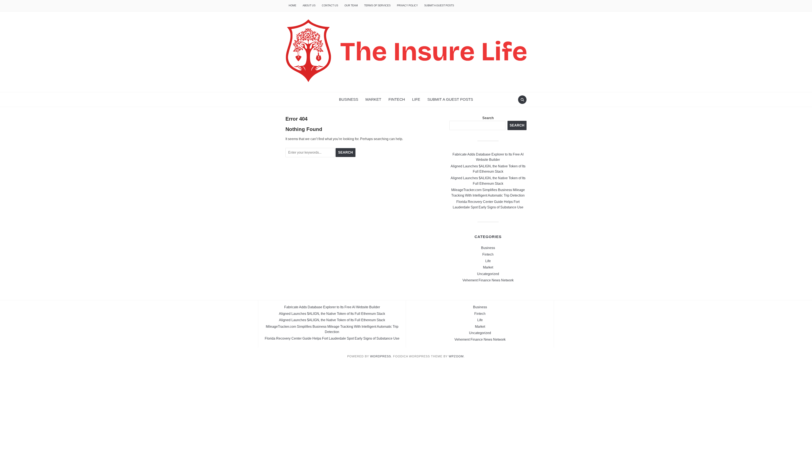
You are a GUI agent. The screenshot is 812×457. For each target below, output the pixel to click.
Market (373, 99)
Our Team (351, 5)
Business (348, 99)
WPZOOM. (457, 356)
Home (292, 5)
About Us (309, 5)
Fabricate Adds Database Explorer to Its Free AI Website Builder (332, 307)
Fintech (396, 99)
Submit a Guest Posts (439, 5)
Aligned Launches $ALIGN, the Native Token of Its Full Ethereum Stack (332, 313)
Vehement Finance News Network (488, 280)
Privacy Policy (407, 5)
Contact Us (330, 5)
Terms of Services (377, 5)
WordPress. (381, 356)
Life (416, 99)
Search (488, 118)
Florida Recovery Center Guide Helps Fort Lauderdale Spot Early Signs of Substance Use (332, 338)
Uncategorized (488, 274)
